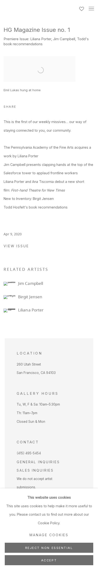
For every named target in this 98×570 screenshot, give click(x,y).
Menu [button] (90, 8)
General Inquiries (38, 462)
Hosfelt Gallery (38, 9)
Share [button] (10, 106)
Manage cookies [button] (49, 535)
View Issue (16, 246)
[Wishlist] (82, 8)
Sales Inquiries (35, 470)
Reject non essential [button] (49, 548)
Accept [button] (49, 560)
